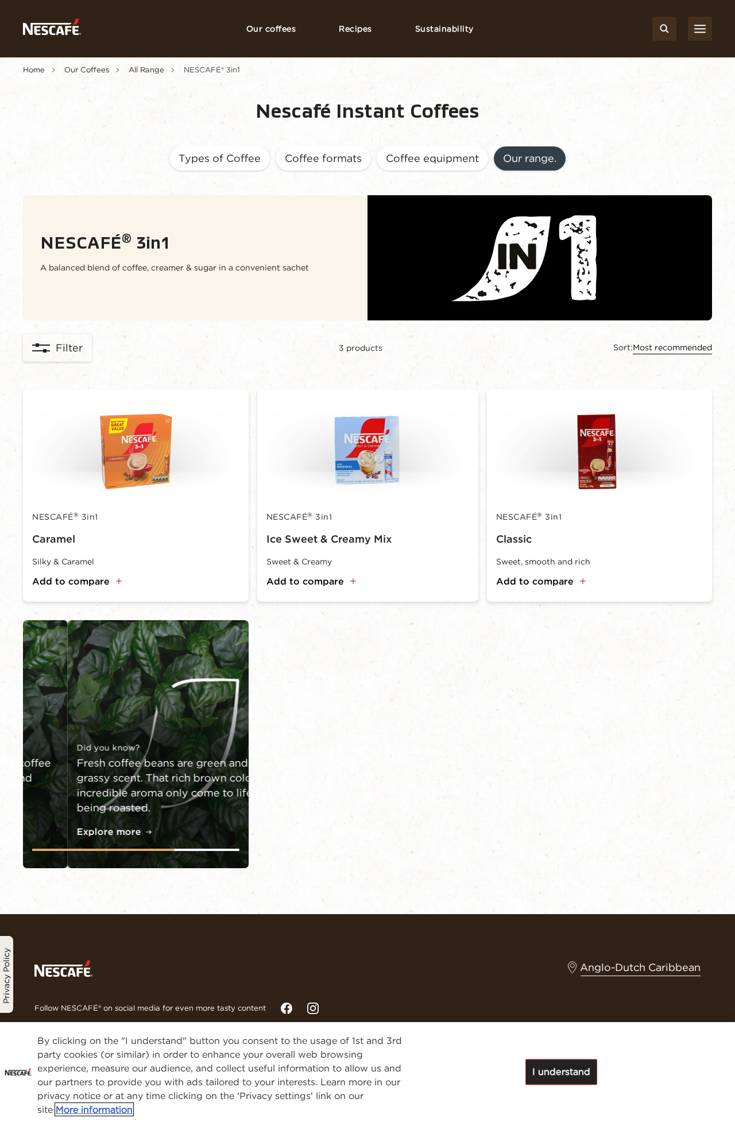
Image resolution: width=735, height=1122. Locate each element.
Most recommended (672, 347)
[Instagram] (313, 1008)
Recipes (355, 29)
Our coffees (271, 29)
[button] (219, 159)
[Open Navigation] (700, 29)
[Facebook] (286, 1008)
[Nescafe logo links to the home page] (63, 967)
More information (94, 1109)
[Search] (664, 29)
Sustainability (444, 29)
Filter (69, 347)
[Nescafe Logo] (52, 29)
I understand (561, 1071)
